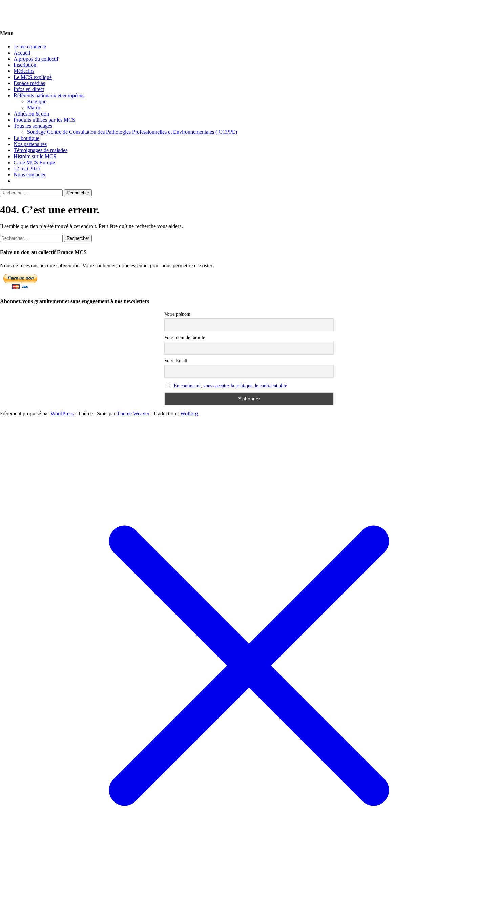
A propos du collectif (36, 59)
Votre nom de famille (184, 337)
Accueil (22, 53)
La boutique (26, 138)
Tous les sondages (33, 126)
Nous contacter (30, 175)
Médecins (24, 71)
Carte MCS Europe (34, 162)
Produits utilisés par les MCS (44, 120)
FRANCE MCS (17, 8)
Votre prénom (177, 314)
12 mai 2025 (27, 168)
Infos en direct (29, 89)
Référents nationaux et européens (49, 95)
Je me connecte (30, 46)
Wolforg (189, 413)
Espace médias (29, 83)
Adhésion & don (31, 114)
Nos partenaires (30, 144)
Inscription (25, 65)
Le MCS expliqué (33, 77)
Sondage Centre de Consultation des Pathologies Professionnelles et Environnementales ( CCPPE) (132, 132)
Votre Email (175, 360)
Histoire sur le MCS (35, 156)
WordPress (62, 413)
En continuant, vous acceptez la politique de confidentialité (230, 385)
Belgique (36, 101)
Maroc (34, 107)
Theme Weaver (133, 413)
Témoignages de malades (40, 150)
